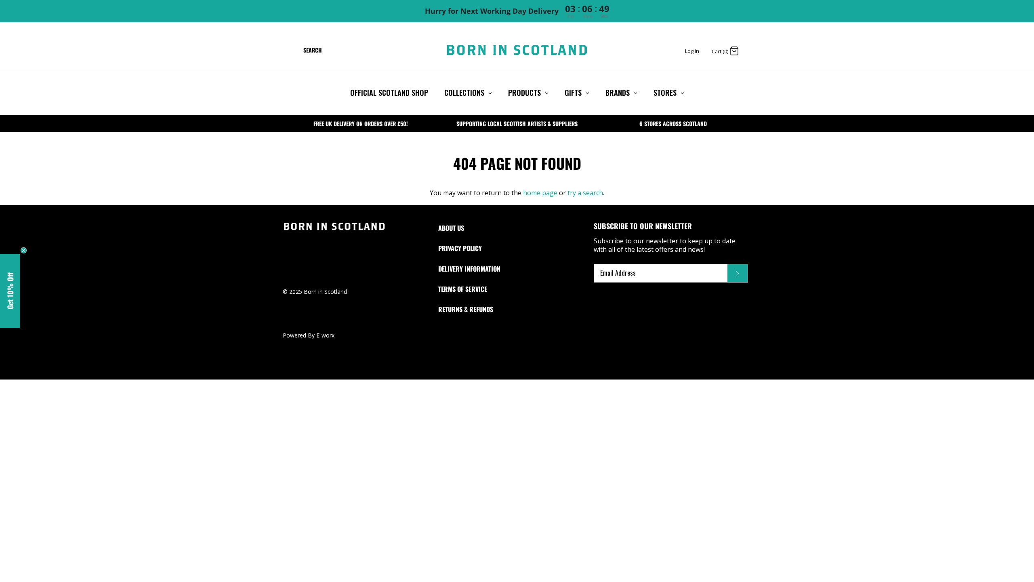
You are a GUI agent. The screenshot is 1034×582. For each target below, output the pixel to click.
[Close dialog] (609, 222)
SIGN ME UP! (517, 342)
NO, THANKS (517, 359)
